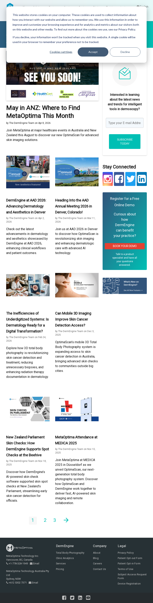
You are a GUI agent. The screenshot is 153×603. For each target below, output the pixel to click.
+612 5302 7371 (18, 582)
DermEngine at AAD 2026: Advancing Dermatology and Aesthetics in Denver (26, 206)
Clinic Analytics (65, 558)
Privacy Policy (126, 552)
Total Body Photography (70, 552)
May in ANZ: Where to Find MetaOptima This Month (43, 111)
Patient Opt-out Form (130, 558)
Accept (93, 52)
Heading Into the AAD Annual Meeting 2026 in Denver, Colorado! (73, 206)
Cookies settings (61, 52)
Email (36, 563)
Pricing (60, 569)
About (96, 552)
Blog (96, 558)
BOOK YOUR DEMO (125, 246)
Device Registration (129, 583)
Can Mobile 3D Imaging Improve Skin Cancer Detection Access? (73, 319)
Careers (97, 563)
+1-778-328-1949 (18, 563)
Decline (125, 52)
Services (61, 563)
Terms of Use (125, 569)
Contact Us (99, 569)
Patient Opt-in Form (129, 563)
